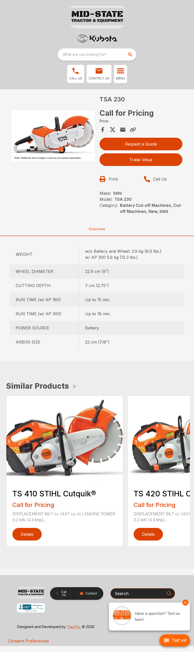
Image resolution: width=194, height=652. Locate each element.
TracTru (73, 627)
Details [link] (27, 534)
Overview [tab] (97, 229)
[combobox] (97, 54)
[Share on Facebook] (103, 130)
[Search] (169, 593)
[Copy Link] (133, 130)
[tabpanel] (53, 137)
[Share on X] (113, 130)
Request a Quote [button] (141, 144)
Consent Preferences (28, 640)
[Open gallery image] (53, 136)
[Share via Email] (123, 130)
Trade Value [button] (140, 159)
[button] (75, 74)
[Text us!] (174, 640)
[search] (130, 54)
